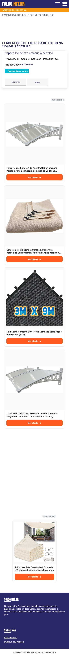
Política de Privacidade (47, 652)
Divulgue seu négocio (14, 642)
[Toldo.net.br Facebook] (5, 617)
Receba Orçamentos (17, 71)
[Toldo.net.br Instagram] (8, 617)
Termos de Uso (32, 652)
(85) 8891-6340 (13, 64)
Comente (15, 82)
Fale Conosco (10, 637)
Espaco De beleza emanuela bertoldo (29, 53)
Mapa (37, 82)
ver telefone (27, 64)
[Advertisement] (34, 27)
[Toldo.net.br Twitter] (6, 617)
